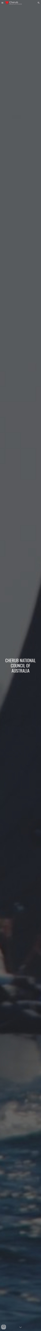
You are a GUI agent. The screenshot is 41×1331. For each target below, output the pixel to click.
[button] (2, 2)
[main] (20, 665)
